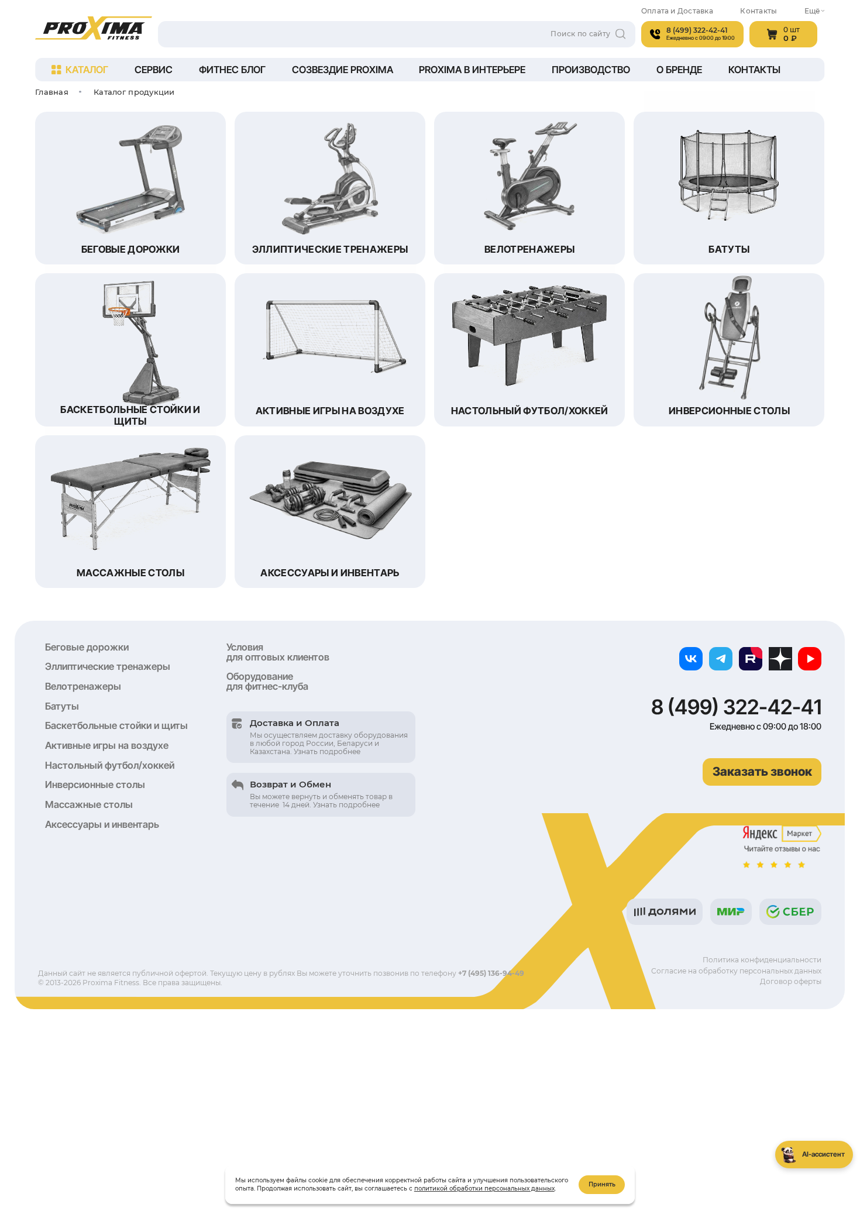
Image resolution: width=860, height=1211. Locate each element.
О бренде (679, 69)
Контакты (758, 11)
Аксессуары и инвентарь (102, 824)
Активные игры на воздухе (106, 745)
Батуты (62, 706)
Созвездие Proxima (342, 69)
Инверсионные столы (95, 784)
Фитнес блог (232, 69)
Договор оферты (790, 982)
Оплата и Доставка (677, 11)
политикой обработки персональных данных (484, 1188)
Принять (602, 1184)
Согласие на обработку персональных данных (736, 971)
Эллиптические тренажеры (107, 666)
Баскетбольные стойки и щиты (116, 725)
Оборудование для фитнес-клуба (267, 681)
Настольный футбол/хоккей (109, 765)
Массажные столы (89, 804)
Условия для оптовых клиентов (277, 652)
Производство (591, 69)
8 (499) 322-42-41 (736, 707)
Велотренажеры (83, 686)
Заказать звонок (762, 771)
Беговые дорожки (87, 647)
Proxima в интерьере (472, 69)
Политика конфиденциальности (762, 960)
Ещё (812, 11)
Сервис (154, 69)
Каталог (87, 69)
